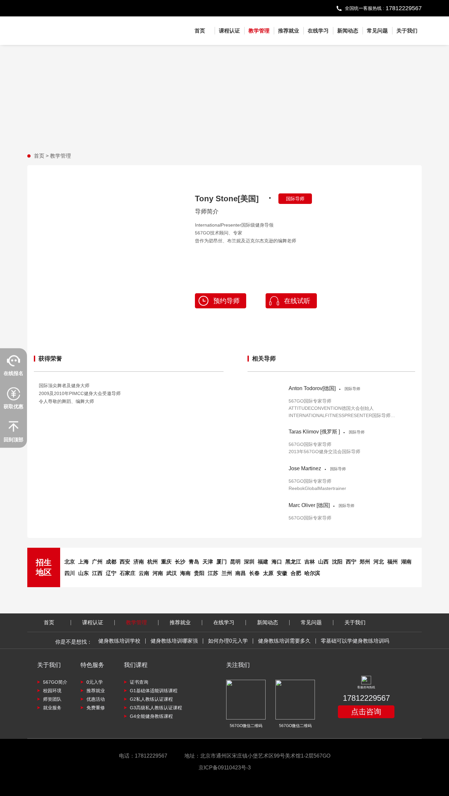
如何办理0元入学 (228, 641)
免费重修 (95, 707)
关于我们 (406, 30)
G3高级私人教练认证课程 (156, 707)
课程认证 (229, 30)
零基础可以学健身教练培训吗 (355, 641)
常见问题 (377, 30)
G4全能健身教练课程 (151, 716)
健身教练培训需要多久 (284, 641)
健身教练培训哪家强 (174, 641)
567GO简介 (55, 682)
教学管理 (259, 30)
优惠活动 (95, 699)
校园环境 (52, 690)
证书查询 (139, 682)
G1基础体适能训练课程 (153, 690)
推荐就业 (288, 30)
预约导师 (226, 300)
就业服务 (52, 707)
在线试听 (297, 300)
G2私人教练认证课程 (151, 699)
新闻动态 (347, 30)
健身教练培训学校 (119, 641)
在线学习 (318, 30)
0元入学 (94, 682)
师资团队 (52, 699)
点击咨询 (366, 711)
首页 (200, 30)
